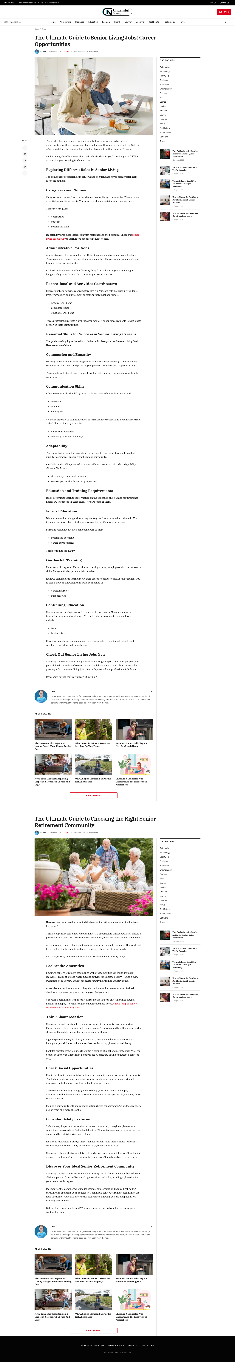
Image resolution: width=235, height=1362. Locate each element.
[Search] (225, 22)
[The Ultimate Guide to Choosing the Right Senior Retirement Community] (94, 877)
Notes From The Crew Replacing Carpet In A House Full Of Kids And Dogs (52, 781)
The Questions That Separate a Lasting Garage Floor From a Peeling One (53, 746)
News (162, 123)
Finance (163, 110)
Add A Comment (94, 795)
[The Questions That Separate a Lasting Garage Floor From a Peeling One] (53, 729)
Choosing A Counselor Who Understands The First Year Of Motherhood (131, 781)
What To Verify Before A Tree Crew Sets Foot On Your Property (93, 745)
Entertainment (166, 89)
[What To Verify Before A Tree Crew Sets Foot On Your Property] (93, 729)
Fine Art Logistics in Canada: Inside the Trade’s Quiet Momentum (185, 154)
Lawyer (128, 22)
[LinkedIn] (24, 160)
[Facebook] (24, 148)
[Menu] (229, 22)
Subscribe (224, 12)
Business (79, 22)
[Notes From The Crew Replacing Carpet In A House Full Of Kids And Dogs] (53, 764)
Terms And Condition (92, 1345)
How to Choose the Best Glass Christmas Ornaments (185, 214)
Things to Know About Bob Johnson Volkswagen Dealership (184, 184)
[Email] (24, 173)
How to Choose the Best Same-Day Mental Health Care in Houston (185, 200)
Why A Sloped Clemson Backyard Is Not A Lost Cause (93, 780)
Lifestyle (140, 22)
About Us (212, 3)
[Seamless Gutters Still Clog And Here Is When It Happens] (134, 729)
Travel (182, 22)
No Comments (79, 52)
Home (53, 22)
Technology (169, 22)
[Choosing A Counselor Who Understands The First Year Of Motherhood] (134, 764)
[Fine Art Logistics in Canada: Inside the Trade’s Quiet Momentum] (165, 154)
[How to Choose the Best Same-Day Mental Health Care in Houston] (165, 200)
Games (163, 102)
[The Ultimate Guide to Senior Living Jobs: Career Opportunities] (94, 96)
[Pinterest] (24, 166)
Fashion (106, 22)
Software (164, 137)
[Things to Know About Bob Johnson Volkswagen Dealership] (165, 184)
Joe (44, 52)
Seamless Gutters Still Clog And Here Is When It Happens (132, 745)
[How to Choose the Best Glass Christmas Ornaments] (165, 216)
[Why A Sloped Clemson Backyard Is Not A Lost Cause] (93, 764)
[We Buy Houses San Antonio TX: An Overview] (165, 170)
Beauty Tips (165, 76)
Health (117, 22)
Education (93, 22)
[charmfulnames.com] (117, 12)
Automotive (65, 22)
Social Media (165, 132)
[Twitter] (24, 154)
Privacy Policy (116, 1345)
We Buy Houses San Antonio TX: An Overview (38, 3)
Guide (44, 29)
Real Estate (154, 22)
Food (162, 97)
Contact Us (224, 3)
